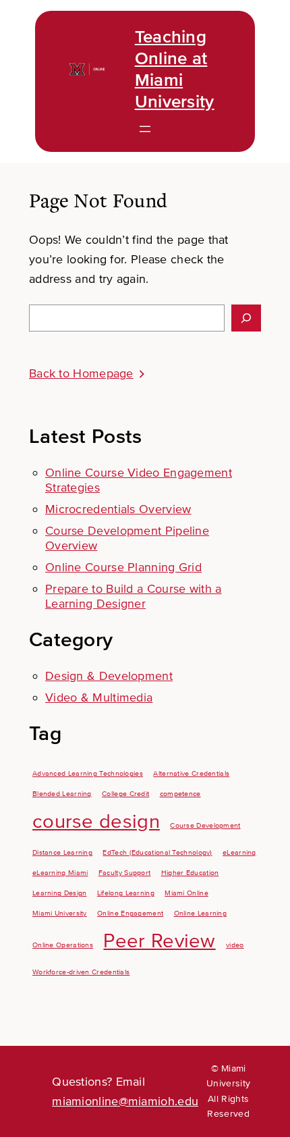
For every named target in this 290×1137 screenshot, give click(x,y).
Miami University (59, 913)
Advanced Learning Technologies (87, 773)
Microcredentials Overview (118, 509)
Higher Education (190, 872)
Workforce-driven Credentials (80, 972)
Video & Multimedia (98, 697)
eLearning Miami (60, 872)
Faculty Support (124, 872)
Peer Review (159, 941)
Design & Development (109, 675)
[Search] (246, 318)
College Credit (125, 793)
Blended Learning (62, 793)
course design (96, 822)
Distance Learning (62, 852)
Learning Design (59, 893)
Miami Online (186, 893)
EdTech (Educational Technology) (157, 852)
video (235, 945)
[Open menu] (145, 129)
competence (180, 793)
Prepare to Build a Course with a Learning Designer (133, 596)
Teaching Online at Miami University (174, 69)
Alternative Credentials (191, 773)
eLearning (239, 852)
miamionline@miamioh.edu (125, 1101)
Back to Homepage (81, 373)
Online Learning (200, 913)
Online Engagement (130, 913)
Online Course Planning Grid (123, 567)
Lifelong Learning (125, 893)
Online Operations (62, 945)
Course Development (205, 825)
